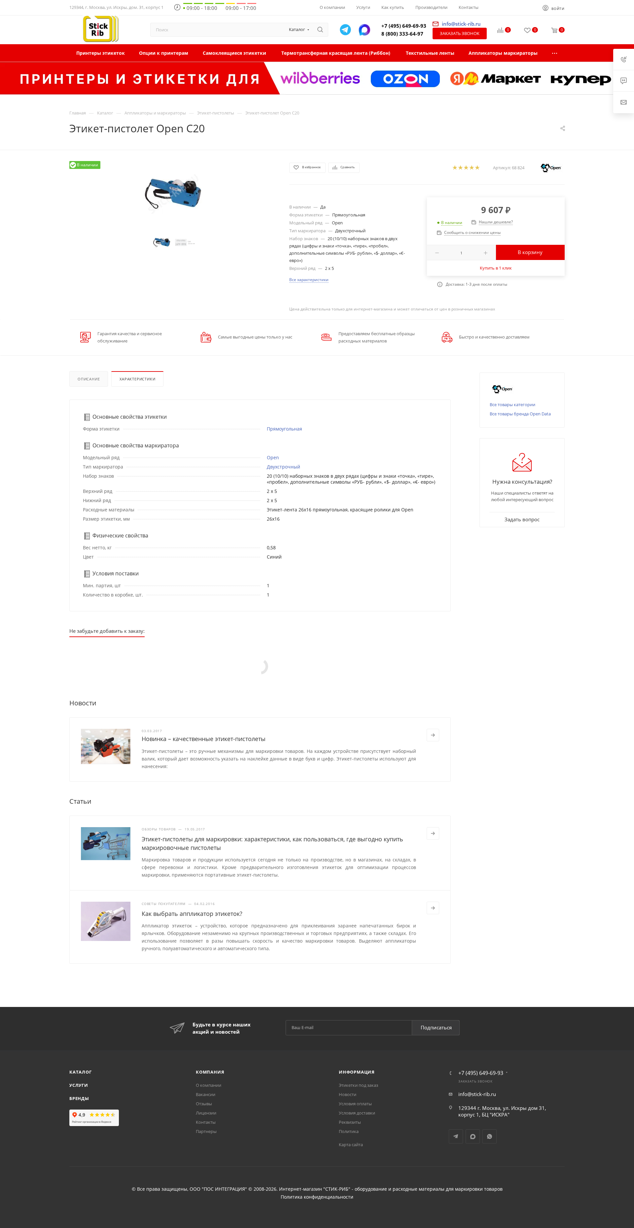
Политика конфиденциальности (317, 1197)
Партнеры (206, 1131)
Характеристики (137, 378)
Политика (349, 1131)
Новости (347, 1094)
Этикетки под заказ (358, 1085)
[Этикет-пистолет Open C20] (173, 194)
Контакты (206, 1122)
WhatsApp (489, 1136)
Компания (210, 1072)
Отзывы (204, 1104)
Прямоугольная (284, 429)
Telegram (456, 1136)
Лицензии (206, 1113)
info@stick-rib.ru (477, 1094)
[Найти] (320, 30)
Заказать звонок (459, 33)
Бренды (79, 1098)
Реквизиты (350, 1122)
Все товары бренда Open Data (520, 414)
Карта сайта (351, 1144)
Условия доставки (357, 1113)
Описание (89, 378)
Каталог (80, 1072)
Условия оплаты (355, 1104)
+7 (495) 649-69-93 (403, 25)
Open (273, 457)
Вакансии (205, 1094)
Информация (357, 1072)
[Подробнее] (433, 735)
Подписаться (436, 1027)
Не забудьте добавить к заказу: (107, 631)
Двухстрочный (283, 467)
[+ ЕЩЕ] (555, 53)
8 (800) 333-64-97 (402, 33)
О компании (208, 1085)
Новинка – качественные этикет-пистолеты (203, 739)
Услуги (78, 1085)
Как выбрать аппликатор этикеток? (192, 914)
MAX (473, 1136)
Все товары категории (512, 404)
